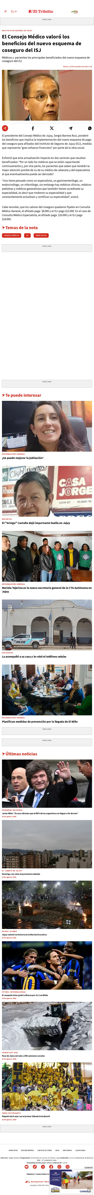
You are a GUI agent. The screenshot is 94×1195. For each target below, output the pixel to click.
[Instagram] (68, 1167)
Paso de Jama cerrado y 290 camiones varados (23, 1056)
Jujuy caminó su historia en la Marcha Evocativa (24, 934)
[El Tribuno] (41, 11)
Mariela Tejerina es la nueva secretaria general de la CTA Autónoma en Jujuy (47, 589)
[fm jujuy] (74, 12)
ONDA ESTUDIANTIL (11, 1113)
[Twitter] (43, 1167)
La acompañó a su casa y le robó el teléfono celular (34, 656)
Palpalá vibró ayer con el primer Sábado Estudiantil (26, 1116)
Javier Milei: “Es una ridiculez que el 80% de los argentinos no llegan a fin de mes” (40, 813)
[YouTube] (27, 1167)
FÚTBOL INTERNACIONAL (14, 992)
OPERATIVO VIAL (10, 1052)
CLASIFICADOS (80, 1150)
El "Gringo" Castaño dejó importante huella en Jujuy (36, 523)
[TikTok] (35, 1167)
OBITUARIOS (67, 1150)
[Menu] (5, 11)
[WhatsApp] (59, 1167)
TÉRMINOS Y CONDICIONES (36, 1174)
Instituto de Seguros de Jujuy (17, 30)
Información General (13, 454)
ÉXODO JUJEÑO (9, 931)
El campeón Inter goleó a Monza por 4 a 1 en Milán (25, 995)
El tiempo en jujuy (12, 871)
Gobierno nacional (12, 810)
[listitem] (14, 11)
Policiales (7, 653)
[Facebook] (51, 1167)
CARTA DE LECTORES (44, 1150)
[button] (33, 128)
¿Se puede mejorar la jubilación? (22, 458)
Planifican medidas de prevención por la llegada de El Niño (40, 721)
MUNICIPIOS (13, 1150)
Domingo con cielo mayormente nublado (21, 874)
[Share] (5, 128)
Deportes (7, 519)
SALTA (57, 1150)
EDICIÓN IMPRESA (27, 1150)
